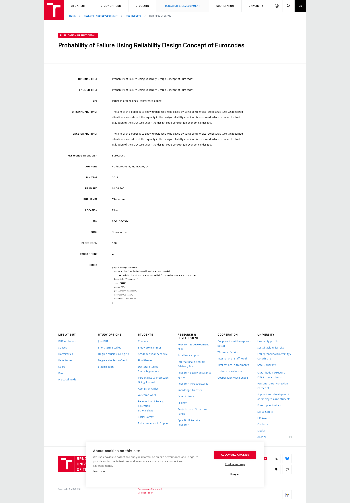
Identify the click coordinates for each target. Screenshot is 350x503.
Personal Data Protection (153, 377)
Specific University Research (189, 422)
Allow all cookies (235, 454)
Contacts (262, 424)
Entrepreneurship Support (154, 423)
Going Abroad (146, 382)
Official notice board (269, 377)
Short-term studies (109, 347)
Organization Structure (271, 372)
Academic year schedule (153, 354)
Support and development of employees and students (274, 397)
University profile (267, 341)
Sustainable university (270, 347)
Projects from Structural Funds (192, 411)
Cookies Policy (145, 492)
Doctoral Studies (148, 366)
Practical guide (67, 379)
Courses (143, 341)
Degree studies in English (113, 354)
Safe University (266, 365)
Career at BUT (266, 388)
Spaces (62, 347)
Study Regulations (149, 371)
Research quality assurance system (194, 375)
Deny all (235, 474)
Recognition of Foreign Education (151, 404)
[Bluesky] (287, 458)
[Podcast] (276, 469)
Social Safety (146, 417)
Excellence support (189, 355)
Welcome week (147, 395)
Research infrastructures (193, 383)
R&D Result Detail (160, 16)
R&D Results (133, 16)
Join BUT (103, 341)
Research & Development (182, 5)
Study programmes (150, 347)
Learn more (99, 471)
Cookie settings (235, 464)
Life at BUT (78, 5)
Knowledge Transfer (190, 390)
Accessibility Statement (150, 488)
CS (300, 5)
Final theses (145, 360)
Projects (183, 403)
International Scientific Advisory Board (191, 364)
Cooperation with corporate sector (234, 343)
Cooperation (225, 5)
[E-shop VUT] (287, 469)
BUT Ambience (67, 341)
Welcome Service (227, 352)
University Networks (229, 371)
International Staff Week (232, 358)
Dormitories (65, 354)
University (256, 5)
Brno (61, 373)
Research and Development (101, 16)
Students (142, 5)
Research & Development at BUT (193, 347)
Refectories (65, 360)
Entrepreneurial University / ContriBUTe (274, 356)
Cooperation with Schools (232, 377)
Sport (61, 366)
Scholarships (145, 410)
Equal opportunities (269, 405)
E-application (106, 366)
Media (261, 430)
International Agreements (233, 365)
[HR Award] (287, 494)
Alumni (261, 437)
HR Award (263, 418)
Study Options (111, 5)
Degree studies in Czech (112, 360)
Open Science (186, 396)
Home (72, 16)
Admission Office (148, 388)
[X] (276, 458)
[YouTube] (265, 458)
